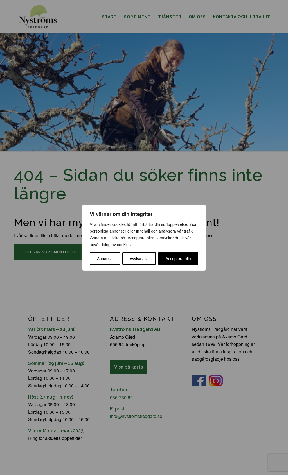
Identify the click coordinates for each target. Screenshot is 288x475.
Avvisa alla (139, 258)
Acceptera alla (178, 258)
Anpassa (104, 258)
